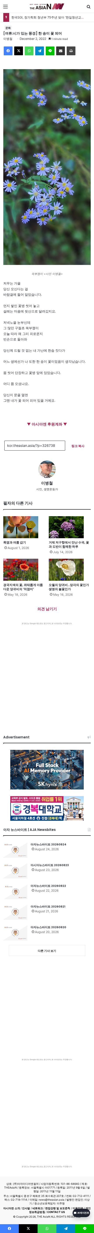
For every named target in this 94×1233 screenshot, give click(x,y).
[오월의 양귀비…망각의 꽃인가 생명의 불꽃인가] (70, 570)
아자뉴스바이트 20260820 (48, 927)
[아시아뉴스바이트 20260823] (15, 870)
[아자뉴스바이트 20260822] (15, 891)
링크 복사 (77, 446)
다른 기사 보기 (47, 950)
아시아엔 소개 (11, 1208)
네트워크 (37, 1208)
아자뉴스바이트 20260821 (48, 906)
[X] (18, 50)
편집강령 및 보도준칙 (57, 1208)
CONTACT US (56, 1212)
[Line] (50, 50)
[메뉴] (5, 8)
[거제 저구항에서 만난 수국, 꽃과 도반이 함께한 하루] (70, 527)
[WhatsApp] (29, 50)
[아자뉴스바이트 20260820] (15, 933)
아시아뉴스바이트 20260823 (50, 865)
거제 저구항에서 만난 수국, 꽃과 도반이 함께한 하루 (69, 544)
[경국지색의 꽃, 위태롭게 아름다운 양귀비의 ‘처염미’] (24, 570)
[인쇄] (71, 50)
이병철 (7, 39)
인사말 (26, 1208)
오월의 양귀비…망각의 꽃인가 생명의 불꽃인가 (69, 587)
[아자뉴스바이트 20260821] (15, 912)
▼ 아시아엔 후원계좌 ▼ (47, 424)
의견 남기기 (47, 609)
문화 (8, 28)
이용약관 (78, 1208)
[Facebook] (8, 50)
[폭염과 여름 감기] (24, 527)
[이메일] (60, 50)
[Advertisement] (47, 674)
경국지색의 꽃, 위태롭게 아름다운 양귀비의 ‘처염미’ (23, 587)
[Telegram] (39, 50)
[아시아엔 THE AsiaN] (47, 6)
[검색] (88, 8)
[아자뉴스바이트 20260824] (15, 850)
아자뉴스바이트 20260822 (48, 886)
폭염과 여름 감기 (14, 542)
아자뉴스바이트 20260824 (48, 844)
